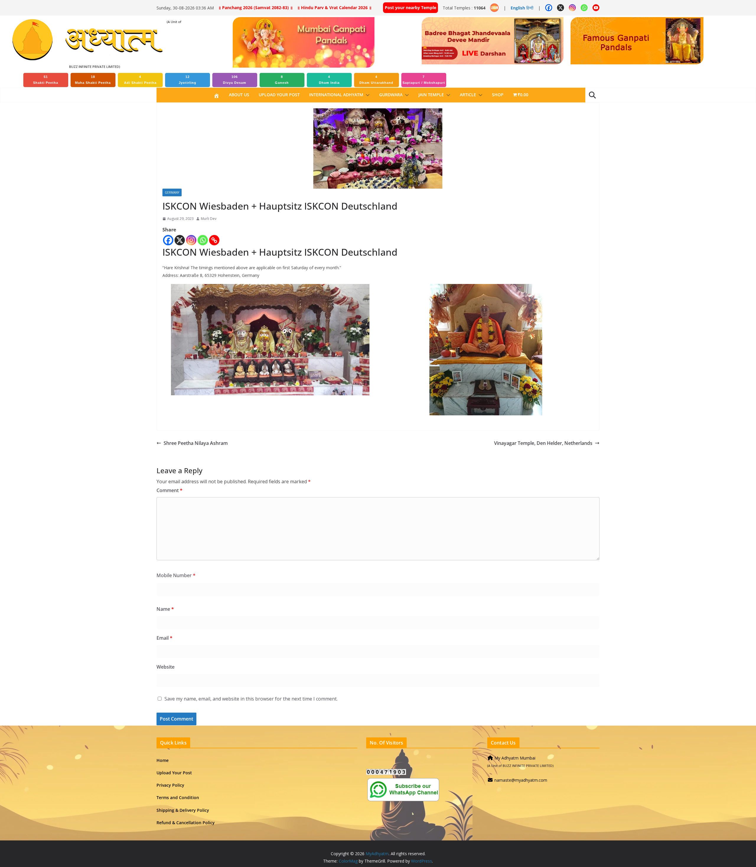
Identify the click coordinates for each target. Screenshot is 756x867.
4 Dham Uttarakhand (376, 79)
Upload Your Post (279, 94)
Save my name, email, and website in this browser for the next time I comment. (251, 698)
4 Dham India (329, 79)
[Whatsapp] (203, 240)
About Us (239, 94)
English (518, 8)
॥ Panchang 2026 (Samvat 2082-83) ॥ (255, 7)
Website (166, 667)
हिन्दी (529, 8)
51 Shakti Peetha (45, 79)
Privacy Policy (170, 785)
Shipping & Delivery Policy (183, 810)
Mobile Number (176, 575)
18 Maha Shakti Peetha (93, 79)
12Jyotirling (187, 79)
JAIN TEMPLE (431, 94)
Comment (170, 490)
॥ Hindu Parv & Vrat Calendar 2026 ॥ (334, 7)
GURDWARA (391, 94)
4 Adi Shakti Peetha (140, 79)
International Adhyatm (336, 94)
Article (468, 94)
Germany (172, 192)
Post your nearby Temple (410, 7)
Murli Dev (208, 218)
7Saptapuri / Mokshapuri (424, 79)
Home (163, 760)
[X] (180, 240)
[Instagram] (191, 240)
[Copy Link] (214, 240)
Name (165, 609)
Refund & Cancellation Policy (186, 822)
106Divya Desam (234, 79)
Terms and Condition (178, 797)
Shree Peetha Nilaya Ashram (196, 443)
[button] (366, 95)
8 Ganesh (282, 79)
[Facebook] (168, 240)
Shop (498, 94)
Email (164, 638)
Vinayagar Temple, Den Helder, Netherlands (543, 443)
